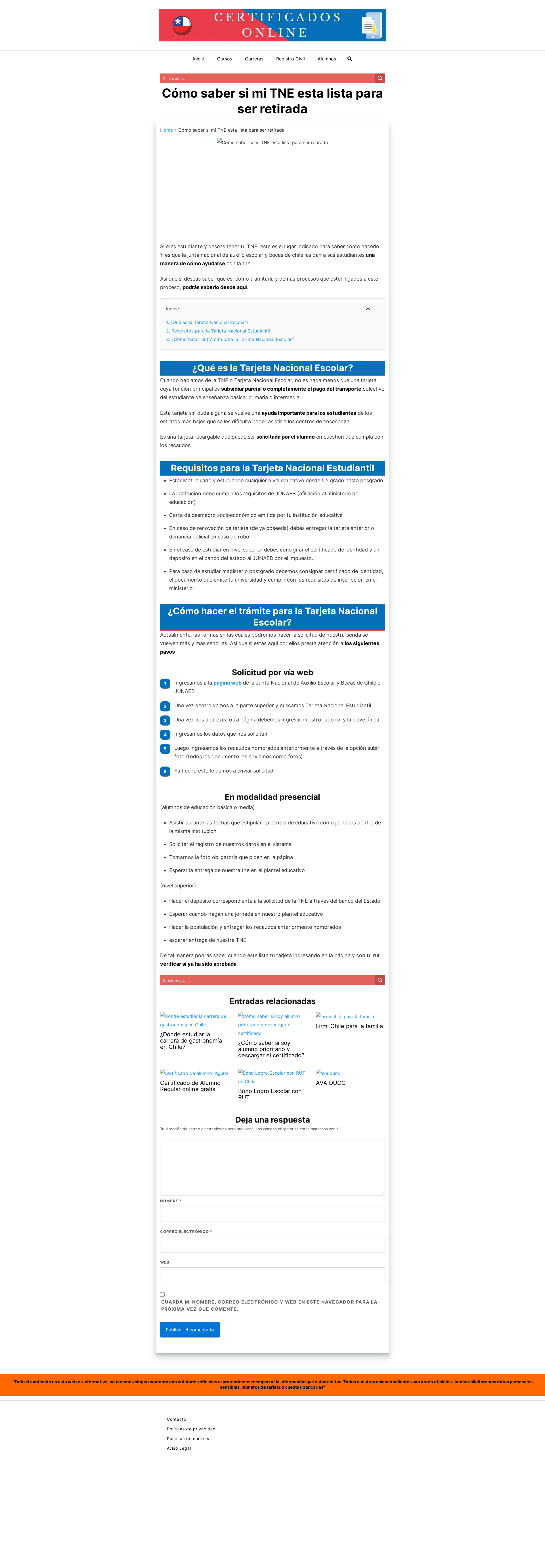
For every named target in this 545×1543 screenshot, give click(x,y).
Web (164, 1262)
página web (227, 683)
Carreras (254, 59)
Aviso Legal (179, 1448)
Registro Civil (290, 59)
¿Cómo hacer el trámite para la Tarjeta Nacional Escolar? (230, 339)
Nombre (171, 1201)
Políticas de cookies (188, 1438)
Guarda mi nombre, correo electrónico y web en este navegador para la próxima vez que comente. (269, 1305)
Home (166, 130)
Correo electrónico (186, 1231)
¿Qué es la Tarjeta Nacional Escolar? (207, 322)
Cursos (224, 59)
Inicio (198, 59)
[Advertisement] (272, 195)
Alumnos (327, 59)
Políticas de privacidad (191, 1428)
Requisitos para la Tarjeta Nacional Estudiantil (218, 331)
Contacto (176, 1419)
